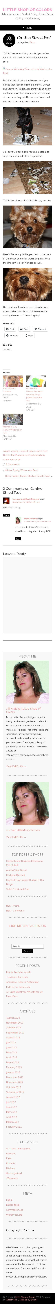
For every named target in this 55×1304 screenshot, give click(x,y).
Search (27, 951)
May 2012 (11, 1111)
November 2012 (14, 1082)
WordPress (11, 1299)
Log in (9, 1199)
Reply (6, 515)
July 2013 (11, 1042)
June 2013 (11, 1047)
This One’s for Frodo (17, 977)
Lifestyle (10, 1153)
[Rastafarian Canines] (13, 381)
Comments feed (14, 1209)
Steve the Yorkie (11, 459)
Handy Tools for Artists (18, 972)
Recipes (10, 1168)
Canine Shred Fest (34, 37)
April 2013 (11, 1057)
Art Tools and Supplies (18, 1148)
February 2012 (14, 1126)
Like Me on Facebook (27, 926)
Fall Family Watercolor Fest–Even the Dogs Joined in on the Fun (34, 394)
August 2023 (13, 1017)
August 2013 (13, 1037)
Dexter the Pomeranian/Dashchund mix (24, 455)
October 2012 (13, 1087)
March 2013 (12, 1062)
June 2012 (11, 1107)
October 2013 (13, 1027)
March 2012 (12, 1121)
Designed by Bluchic (27, 1299)
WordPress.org (14, 1214)
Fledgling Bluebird (15, 875)
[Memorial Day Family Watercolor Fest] (13, 419)
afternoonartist (31, 518)
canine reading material (15, 451)
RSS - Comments (15, 910)
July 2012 (11, 1102)
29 (9, 37)
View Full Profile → (16, 766)
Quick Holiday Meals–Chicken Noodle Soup (27, 476)
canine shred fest (38, 451)
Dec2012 (9, 41)
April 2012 (11, 1116)
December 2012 (15, 1077)
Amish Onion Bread (16, 870)
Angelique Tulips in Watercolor (22, 981)
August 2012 (13, 1097)
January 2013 (13, 1072)
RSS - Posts (12, 905)
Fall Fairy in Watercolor (18, 987)
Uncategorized (14, 1173)
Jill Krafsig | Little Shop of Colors (23, 710)
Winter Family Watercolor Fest (21, 470)
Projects (10, 1163)
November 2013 (14, 1022)
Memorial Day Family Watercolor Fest (12, 429)
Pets (32, 42)
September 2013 (15, 1032)
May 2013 (11, 1052)
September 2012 (15, 1092)
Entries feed (12, 1204)
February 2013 (14, 1067)
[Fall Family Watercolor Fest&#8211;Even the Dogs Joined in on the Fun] (36, 381)
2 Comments (13, 464)
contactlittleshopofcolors (23, 830)
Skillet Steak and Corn (17, 889)
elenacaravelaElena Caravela (26, 499)
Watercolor (12, 1178)
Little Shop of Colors (27, 10)
